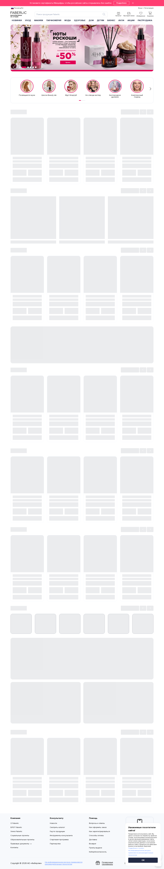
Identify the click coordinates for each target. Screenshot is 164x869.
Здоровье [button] (79, 20)
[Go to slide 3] (64, 156)
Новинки (17, 20)
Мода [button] (67, 20)
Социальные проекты (20, 835)
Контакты (14, 847)
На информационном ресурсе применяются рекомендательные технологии (63, 863)
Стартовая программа (59, 839)
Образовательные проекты (22, 839)
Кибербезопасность (98, 852)
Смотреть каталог (57, 827)
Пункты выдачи (95, 848)
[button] (82, 3)
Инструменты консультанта (61, 835)
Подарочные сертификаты (107, 863)
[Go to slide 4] (65, 156)
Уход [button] (28, 20)
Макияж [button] (38, 20)
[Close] (132, 3)
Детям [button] (100, 20)
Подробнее (121, 3)
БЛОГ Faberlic (16, 827)
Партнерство (55, 844)
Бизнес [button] (111, 20)
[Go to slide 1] (80, 100)
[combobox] (69, 14)
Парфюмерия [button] (53, 20)
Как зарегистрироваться (99, 831)
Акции (131, 20)
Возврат (92, 844)
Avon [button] (121, 20)
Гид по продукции (57, 831)
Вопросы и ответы (97, 823)
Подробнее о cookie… (136, 848)
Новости (53, 823)
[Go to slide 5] (66, 156)
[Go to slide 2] (81, 100)
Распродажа (145, 20)
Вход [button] (140, 8)
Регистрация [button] (148, 8)
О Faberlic (15, 823)
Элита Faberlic (16, 831)
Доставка (93, 839)
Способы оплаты (96, 835)
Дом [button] (91, 20)
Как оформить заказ (98, 827)
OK (143, 860)
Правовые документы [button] (20, 844)
